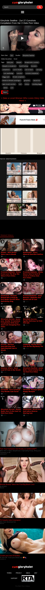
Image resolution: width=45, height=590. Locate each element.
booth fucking (23, 66)
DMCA (28, 573)
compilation (6, 70)
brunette (34, 66)
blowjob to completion (9, 66)
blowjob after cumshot (32, 62)
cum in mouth (17, 70)
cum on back (29, 70)
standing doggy (37, 84)
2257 (35, 573)
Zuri (12, 55)
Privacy (19, 573)
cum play (39, 70)
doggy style (6, 77)
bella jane (10, 62)
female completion (18, 77)
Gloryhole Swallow (28, 55)
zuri (12, 88)
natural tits (36, 80)
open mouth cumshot (9, 84)
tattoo (5, 88)
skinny (27, 84)
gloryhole (27, 80)
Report (5, 92)
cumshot (19, 73)
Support (14, 578)
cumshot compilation (32, 73)
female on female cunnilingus (12, 80)
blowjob (19, 62)
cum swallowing (8, 73)
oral (20, 84)
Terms (9, 573)
